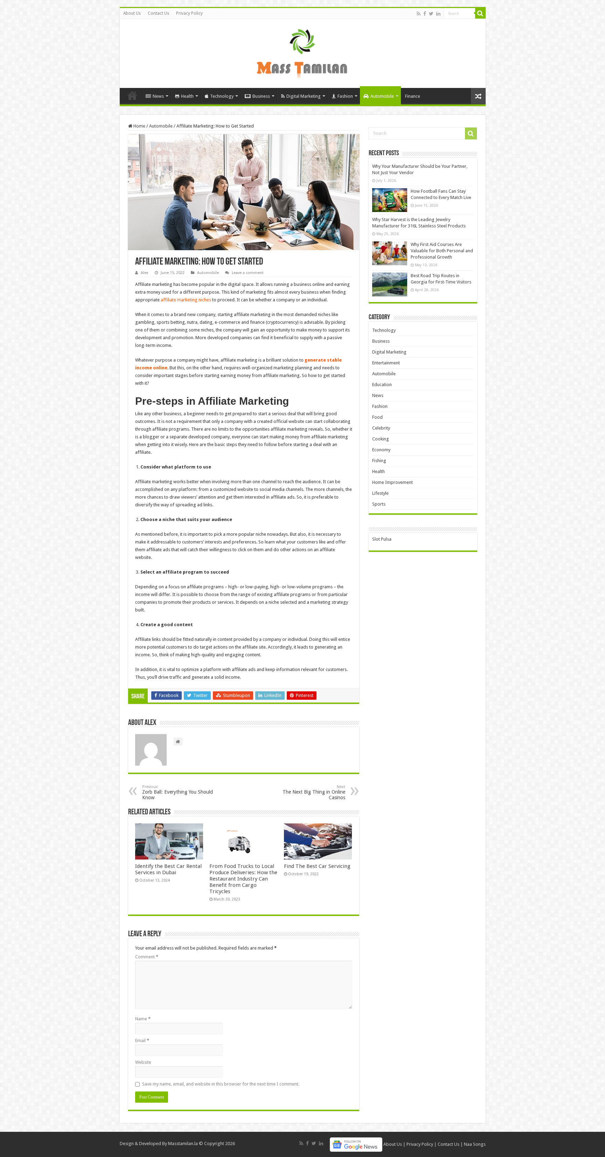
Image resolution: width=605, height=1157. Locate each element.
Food (377, 417)
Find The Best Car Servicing (317, 866)
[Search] (480, 13)
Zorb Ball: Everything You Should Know (177, 792)
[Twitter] (431, 13)
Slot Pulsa (381, 539)
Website (143, 1062)
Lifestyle (380, 493)
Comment (146, 956)
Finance (412, 96)
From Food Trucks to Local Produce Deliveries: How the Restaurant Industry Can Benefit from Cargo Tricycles (243, 879)
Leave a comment (248, 273)
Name (143, 1018)
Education (382, 384)
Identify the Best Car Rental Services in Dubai (168, 869)
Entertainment (386, 362)
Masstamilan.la (183, 1143)
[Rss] (418, 13)
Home (132, 95)
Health (187, 96)
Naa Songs (475, 1144)
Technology (222, 96)
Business (261, 96)
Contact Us (158, 13)
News (158, 96)
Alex (144, 273)
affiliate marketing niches (186, 299)
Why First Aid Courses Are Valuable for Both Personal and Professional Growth (442, 251)
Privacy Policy (189, 13)
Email (142, 1040)
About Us (132, 13)
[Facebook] (425, 13)
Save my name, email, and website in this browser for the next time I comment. (220, 1084)
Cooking (380, 438)
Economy (381, 449)
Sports (378, 504)
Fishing (379, 460)
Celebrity (381, 428)
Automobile (382, 96)
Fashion (345, 96)
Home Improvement (392, 482)
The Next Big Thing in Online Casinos (314, 792)
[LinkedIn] (438, 13)
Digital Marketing (303, 96)
